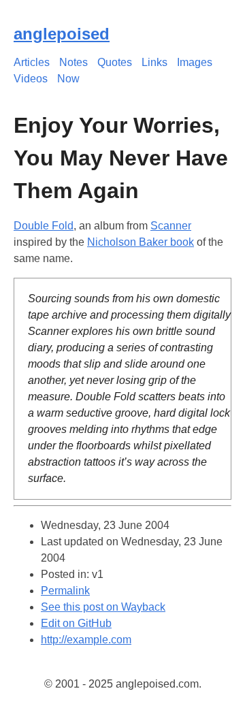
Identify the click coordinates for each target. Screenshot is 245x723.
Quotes (114, 62)
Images (194, 62)
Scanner (170, 225)
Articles (32, 62)
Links (154, 62)
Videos (31, 78)
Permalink (65, 590)
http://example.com (86, 639)
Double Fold (44, 225)
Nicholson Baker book (140, 242)
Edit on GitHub (76, 623)
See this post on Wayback (103, 607)
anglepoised (62, 34)
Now (68, 78)
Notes (73, 62)
